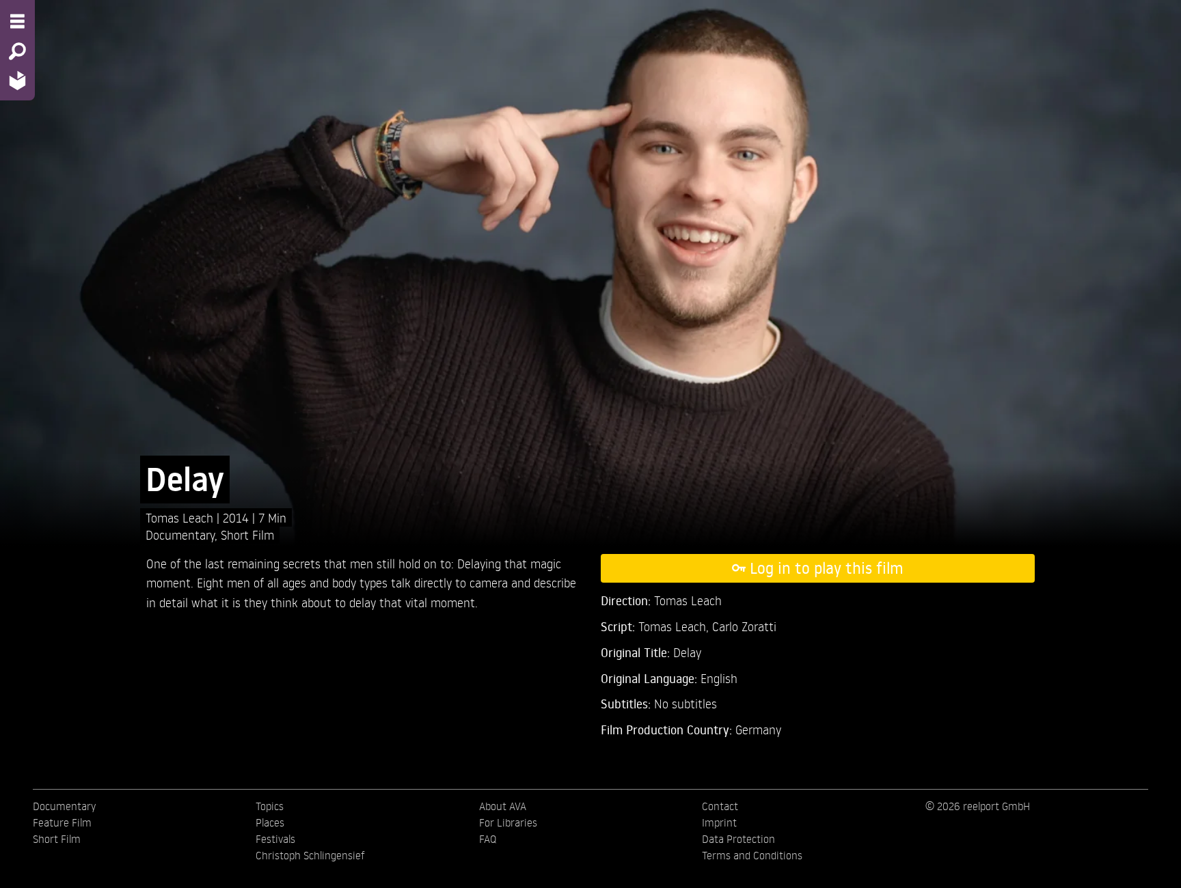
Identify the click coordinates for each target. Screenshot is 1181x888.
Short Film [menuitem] (57, 839)
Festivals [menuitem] (275, 839)
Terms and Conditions (752, 855)
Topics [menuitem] (270, 806)
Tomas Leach (181, 517)
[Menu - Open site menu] (17, 21)
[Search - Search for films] (17, 51)
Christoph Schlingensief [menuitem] (310, 855)
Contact (720, 806)
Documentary (180, 534)
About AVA (502, 806)
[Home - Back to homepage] (17, 80)
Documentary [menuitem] (64, 806)
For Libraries (508, 822)
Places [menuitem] (270, 822)
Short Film (247, 534)
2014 (237, 517)
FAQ (487, 839)
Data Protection (738, 839)
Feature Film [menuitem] (62, 822)
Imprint (719, 822)
